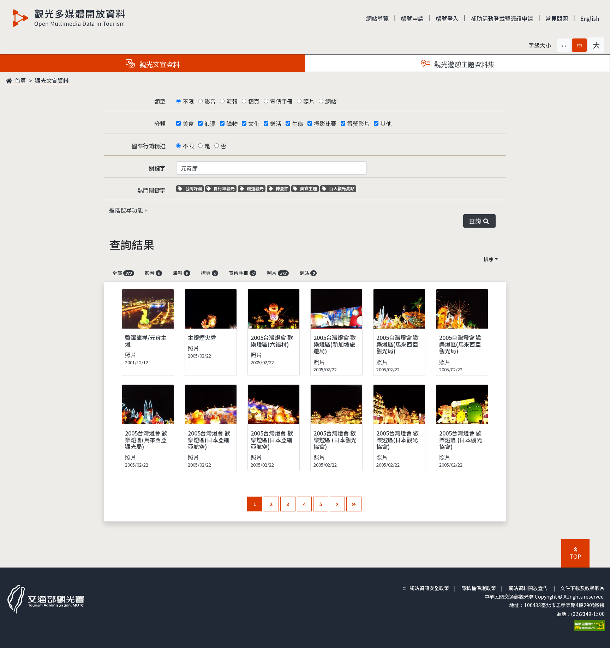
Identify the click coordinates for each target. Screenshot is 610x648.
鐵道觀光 (255, 188)
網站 (330, 101)
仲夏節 (282, 188)
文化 (253, 123)
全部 (122, 272)
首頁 (19, 80)
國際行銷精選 (149, 146)
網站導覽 (377, 18)
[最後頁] (354, 504)
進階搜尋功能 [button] (126, 210)
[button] (563, 45)
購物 (232, 123)
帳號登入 (447, 18)
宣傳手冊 (281, 101)
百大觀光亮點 (341, 188)
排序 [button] (489, 259)
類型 (160, 101)
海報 (232, 101)
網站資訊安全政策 (429, 588)
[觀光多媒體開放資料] (69, 18)
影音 (210, 101)
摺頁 (253, 101)
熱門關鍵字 (151, 190)
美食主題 (309, 188)
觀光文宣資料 (52, 80)
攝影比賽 (325, 123)
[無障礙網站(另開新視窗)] (589, 624)
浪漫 (210, 123)
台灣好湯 (194, 188)
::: (404, 588)
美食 (188, 123)
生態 (297, 123)
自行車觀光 (224, 188)
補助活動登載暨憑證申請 (502, 18)
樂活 (275, 123)
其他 (385, 123)
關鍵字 (157, 168)
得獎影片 (358, 123)
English (589, 18)
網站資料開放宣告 (528, 588)
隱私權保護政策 (478, 588)
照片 (309, 101)
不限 (188, 101)
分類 (160, 123)
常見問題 (556, 18)
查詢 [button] (476, 221)
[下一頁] (337, 504)
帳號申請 (412, 18)
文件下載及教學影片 (582, 588)
